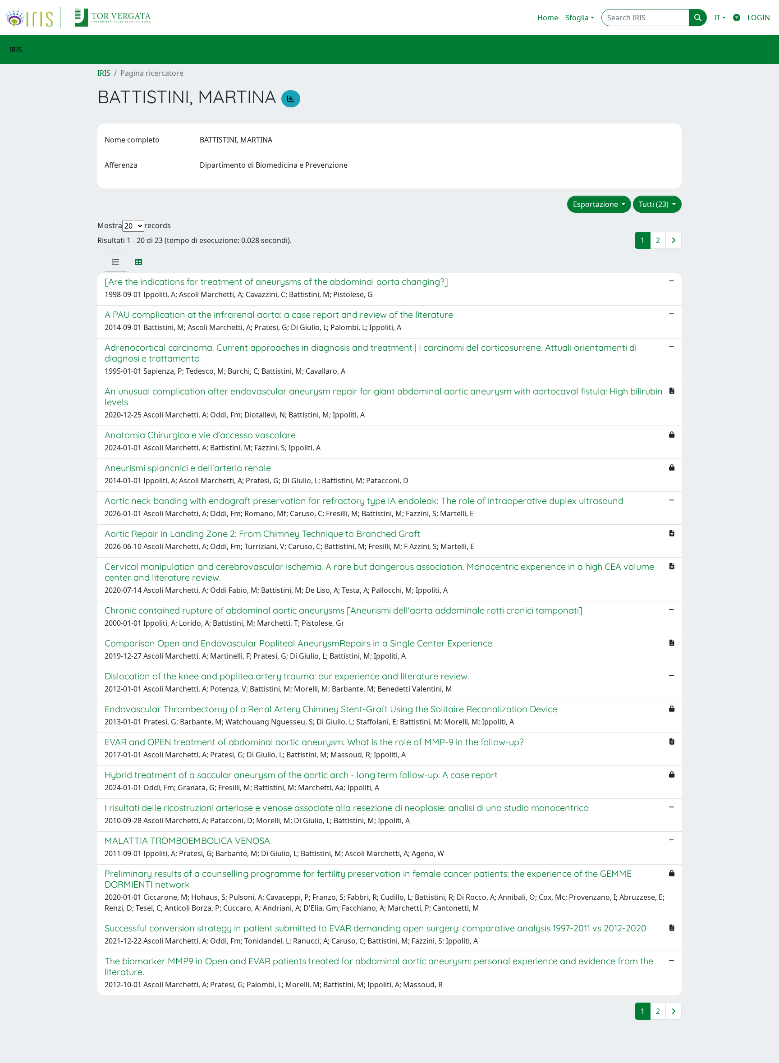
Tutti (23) (654, 204)
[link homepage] (32, 17)
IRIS (103, 73)
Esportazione (596, 204)
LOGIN (758, 18)
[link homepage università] (113, 17)
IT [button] (717, 18)
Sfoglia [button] (577, 18)
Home (547, 18)
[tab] (116, 261)
